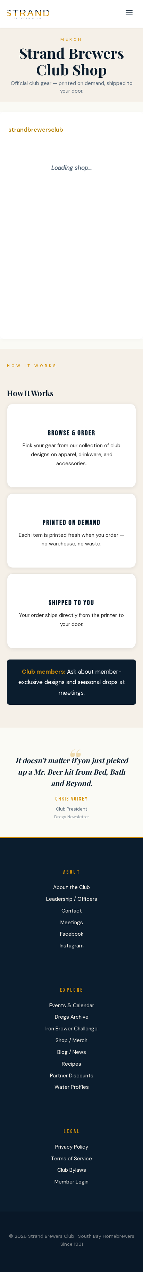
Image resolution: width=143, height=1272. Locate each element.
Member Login (71, 1181)
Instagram (72, 945)
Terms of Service (71, 1158)
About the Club (71, 887)
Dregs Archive (72, 1016)
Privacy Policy (71, 1146)
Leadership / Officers (71, 899)
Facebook (71, 933)
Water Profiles (71, 1087)
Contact (71, 910)
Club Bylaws (71, 1170)
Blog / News (71, 1052)
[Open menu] (129, 14)
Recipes (71, 1063)
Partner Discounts (71, 1075)
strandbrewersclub (35, 129)
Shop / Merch (71, 1040)
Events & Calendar (71, 1005)
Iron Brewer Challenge (71, 1028)
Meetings (71, 922)
